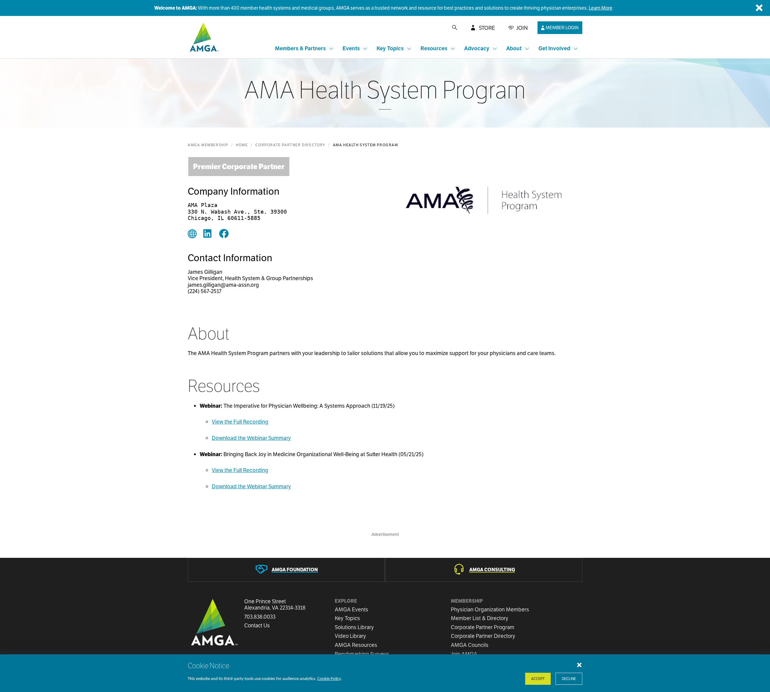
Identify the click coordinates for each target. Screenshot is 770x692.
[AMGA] (203, 37)
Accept (538, 678)
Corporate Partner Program (482, 627)
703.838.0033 (260, 616)
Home (242, 145)
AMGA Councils (469, 644)
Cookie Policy (329, 679)
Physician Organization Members (490, 609)
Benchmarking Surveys (362, 653)
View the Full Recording (240, 421)
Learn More (600, 8)
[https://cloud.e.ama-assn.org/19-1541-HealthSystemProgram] (192, 234)
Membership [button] (467, 601)
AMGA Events (351, 609)
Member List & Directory (479, 618)
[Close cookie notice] (579, 665)
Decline (569, 678)
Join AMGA (464, 653)
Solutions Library (354, 627)
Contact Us (257, 625)
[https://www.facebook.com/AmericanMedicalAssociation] (224, 234)
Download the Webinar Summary (251, 437)
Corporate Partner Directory (290, 145)
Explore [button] (346, 601)
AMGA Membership (208, 145)
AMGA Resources (356, 644)
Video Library (350, 635)
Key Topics (347, 618)
